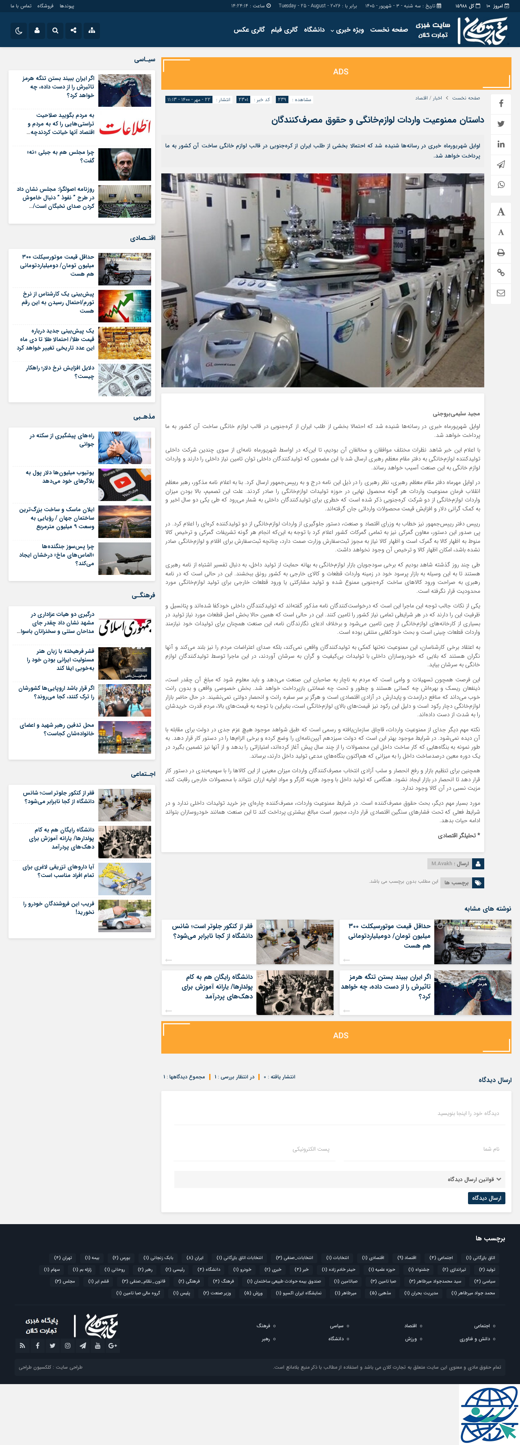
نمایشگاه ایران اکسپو (299, 1293)
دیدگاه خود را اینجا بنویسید (468, 1113)
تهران (63, 1258)
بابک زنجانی (158, 1258)
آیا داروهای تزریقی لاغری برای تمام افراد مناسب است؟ (58, 871)
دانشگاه (314, 30)
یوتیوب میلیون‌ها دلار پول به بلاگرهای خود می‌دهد (60, 477)
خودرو (242, 1269)
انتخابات (337, 1258)
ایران (195, 1258)
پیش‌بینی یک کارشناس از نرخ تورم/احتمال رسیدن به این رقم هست (58, 302)
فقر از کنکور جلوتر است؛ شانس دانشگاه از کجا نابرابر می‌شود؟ (212, 931)
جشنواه (418, 1269)
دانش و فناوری (474, 1339)
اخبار (437, 98)
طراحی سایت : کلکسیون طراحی (50, 1367)
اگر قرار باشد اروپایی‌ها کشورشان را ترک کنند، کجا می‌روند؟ (56, 692)
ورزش (253, 1293)
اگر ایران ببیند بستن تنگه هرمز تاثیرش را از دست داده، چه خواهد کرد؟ (386, 987)
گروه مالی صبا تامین (138, 1293)
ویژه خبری (350, 30)
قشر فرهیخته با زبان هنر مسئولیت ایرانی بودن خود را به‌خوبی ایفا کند (60, 660)
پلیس (181, 1293)
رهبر (145, 1269)
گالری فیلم (284, 30)
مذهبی (380, 1293)
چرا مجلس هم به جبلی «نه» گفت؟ (60, 156)
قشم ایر (98, 1281)
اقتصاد (421, 98)
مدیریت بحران (421, 1293)
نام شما (491, 1149)
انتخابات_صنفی (294, 1258)
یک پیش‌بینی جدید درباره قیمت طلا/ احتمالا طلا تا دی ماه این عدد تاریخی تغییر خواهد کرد (55, 339)
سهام (52, 1269)
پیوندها (67, 6)
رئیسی (174, 1269)
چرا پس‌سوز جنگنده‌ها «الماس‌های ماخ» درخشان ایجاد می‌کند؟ (56, 555)
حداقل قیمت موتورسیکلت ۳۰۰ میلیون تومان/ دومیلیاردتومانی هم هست (389, 936)
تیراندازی (454, 1269)
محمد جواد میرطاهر (473, 1293)
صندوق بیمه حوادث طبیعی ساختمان (284, 1281)
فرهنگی (189, 1281)
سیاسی (484, 1281)
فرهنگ (223, 1281)
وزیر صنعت (217, 1293)
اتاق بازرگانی (480, 1258)
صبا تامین (383, 1281)
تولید (487, 1269)
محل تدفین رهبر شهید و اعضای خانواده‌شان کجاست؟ (57, 729)
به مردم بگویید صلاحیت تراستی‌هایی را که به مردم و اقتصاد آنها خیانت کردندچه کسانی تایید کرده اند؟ (61, 128)
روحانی (114, 1269)
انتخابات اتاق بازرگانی (240, 1258)
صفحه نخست (389, 30)
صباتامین (346, 1281)
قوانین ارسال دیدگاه (471, 1179)
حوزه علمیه (381, 1269)
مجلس (65, 1281)
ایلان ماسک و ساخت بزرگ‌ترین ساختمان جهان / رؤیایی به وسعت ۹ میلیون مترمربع (56, 518)
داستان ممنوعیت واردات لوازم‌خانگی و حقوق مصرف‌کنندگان (377, 120)
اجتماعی (441, 1258)
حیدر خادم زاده (338, 1269)
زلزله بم (82, 1269)
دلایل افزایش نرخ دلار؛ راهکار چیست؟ (60, 372)
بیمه (92, 1258)
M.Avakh (441, 864)
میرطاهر (346, 1293)
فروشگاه (45, 6)
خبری (273, 1269)
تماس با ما (21, 6)
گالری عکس (249, 30)
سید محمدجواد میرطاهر (435, 1281)
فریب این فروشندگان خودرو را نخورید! (58, 908)
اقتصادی (373, 1258)
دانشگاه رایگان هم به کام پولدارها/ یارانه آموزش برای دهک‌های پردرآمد (217, 987)
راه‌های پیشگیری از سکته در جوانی (62, 440)
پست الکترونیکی (310, 1149)
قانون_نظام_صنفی (143, 1281)
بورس (121, 1258)
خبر (302, 1269)
